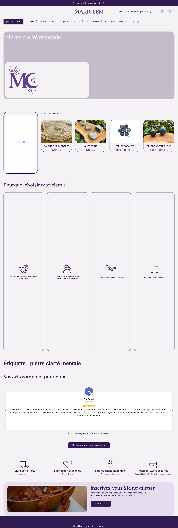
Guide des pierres (138, 11)
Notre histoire (124, 11)
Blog (149, 11)
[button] (172, 410)
